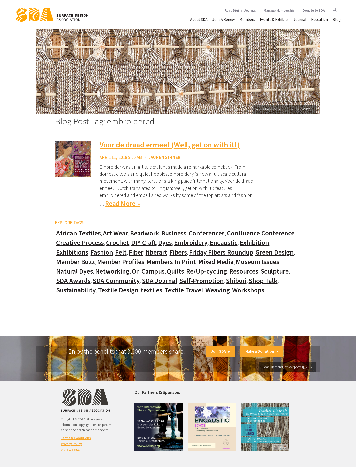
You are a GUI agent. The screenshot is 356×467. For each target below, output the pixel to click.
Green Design (274, 252)
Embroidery (191, 242)
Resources (243, 271)
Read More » (122, 203)
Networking (112, 271)
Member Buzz (75, 262)
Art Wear (115, 233)
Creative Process (80, 242)
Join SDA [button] (218, 351)
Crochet (117, 242)
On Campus (148, 271)
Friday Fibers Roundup (221, 252)
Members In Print (171, 262)
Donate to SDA (314, 10)
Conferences (207, 233)
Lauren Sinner (164, 157)
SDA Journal (159, 280)
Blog (337, 19)
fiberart (156, 252)
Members (247, 19)
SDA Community (116, 280)
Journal (300, 19)
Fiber (136, 252)
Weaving (217, 290)
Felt (121, 252)
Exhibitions (72, 252)
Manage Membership (279, 10)
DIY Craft (143, 242)
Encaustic (224, 242)
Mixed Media (216, 262)
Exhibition (254, 242)
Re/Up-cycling (206, 271)
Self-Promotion (201, 280)
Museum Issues (257, 262)
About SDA (199, 19)
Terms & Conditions (76, 438)
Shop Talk (263, 280)
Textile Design (118, 290)
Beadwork (144, 233)
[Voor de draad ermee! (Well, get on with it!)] (73, 158)
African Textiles (78, 233)
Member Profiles (120, 262)
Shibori (236, 280)
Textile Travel (183, 290)
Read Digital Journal (240, 10)
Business (173, 233)
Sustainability (76, 290)
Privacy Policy (71, 444)
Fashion (102, 252)
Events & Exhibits (274, 19)
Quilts (175, 271)
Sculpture (275, 271)
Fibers (178, 252)
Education (319, 19)
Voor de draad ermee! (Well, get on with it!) (170, 145)
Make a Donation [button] (259, 351)
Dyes (165, 242)
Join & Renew (223, 19)
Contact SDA (70, 450)
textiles (151, 290)
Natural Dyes (74, 271)
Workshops (248, 290)
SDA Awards (73, 280)
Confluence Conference (260, 233)
